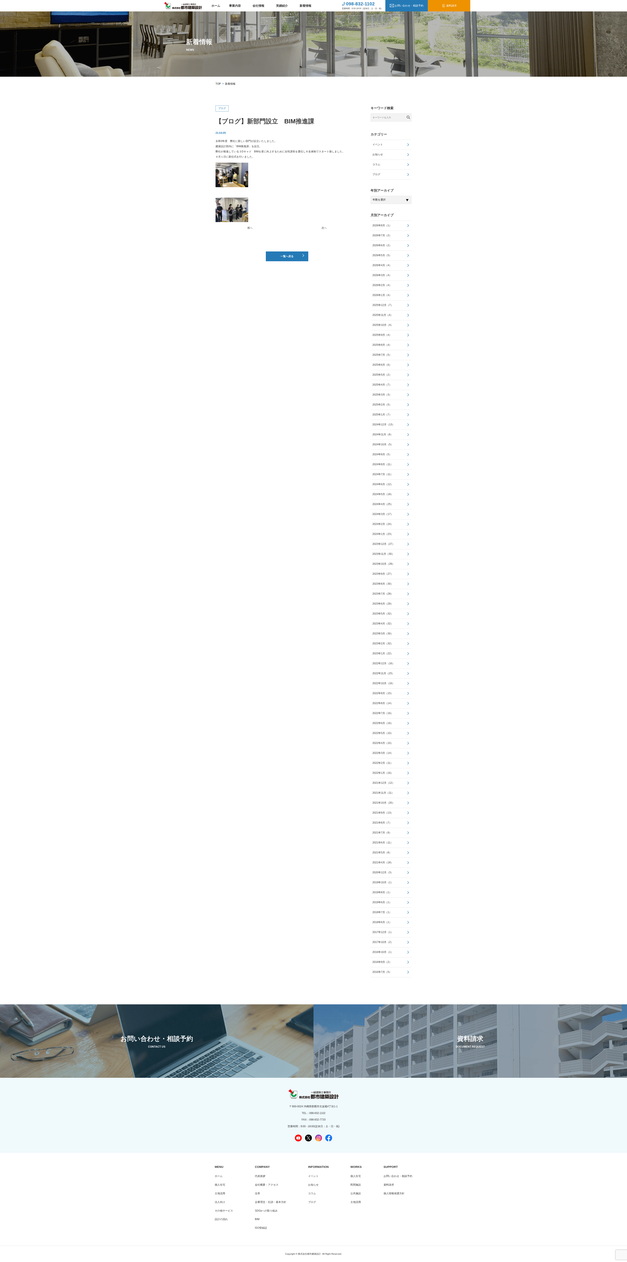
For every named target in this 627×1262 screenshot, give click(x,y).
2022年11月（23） (383, 673)
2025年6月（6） (382, 364)
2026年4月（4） (382, 265)
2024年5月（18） (382, 494)
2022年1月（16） (382, 772)
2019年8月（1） (382, 892)
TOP (218, 83)
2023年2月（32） (382, 643)
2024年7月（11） (382, 474)
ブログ (222, 108)
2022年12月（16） (383, 663)
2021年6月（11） (382, 842)
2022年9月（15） (382, 693)
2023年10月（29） (383, 563)
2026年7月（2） (382, 235)
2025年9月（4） (382, 335)
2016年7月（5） (382, 972)
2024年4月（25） (382, 504)
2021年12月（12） (383, 782)
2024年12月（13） (383, 424)
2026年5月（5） (382, 255)
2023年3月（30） (382, 633)
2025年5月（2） (382, 374)
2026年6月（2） (382, 245)
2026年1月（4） (382, 295)
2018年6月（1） (382, 922)
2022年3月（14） (382, 753)
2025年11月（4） (382, 315)
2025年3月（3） (382, 394)
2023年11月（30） (383, 554)
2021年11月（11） (383, 792)
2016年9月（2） (382, 962)
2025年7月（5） (382, 354)
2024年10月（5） (382, 444)
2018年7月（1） (382, 912)
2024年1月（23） (382, 534)
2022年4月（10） (382, 743)
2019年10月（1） (382, 882)
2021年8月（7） (382, 822)
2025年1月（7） (382, 414)
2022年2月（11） (382, 763)
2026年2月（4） (382, 285)
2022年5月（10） (382, 733)
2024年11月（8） (382, 434)
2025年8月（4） (382, 344)
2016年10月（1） (382, 952)
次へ (324, 227)
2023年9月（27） (382, 573)
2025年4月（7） (382, 384)
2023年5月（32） (382, 613)
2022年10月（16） (383, 683)
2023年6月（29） (382, 603)
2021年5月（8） (382, 852)
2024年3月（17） (382, 514)
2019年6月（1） (382, 902)
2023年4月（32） (382, 623)
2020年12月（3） (382, 872)
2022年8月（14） (382, 703)
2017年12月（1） (382, 932)
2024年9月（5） (382, 454)
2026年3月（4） (382, 275)
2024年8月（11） (382, 464)
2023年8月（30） (382, 583)
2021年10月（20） (383, 802)
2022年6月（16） (382, 723)
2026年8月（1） (382, 225)
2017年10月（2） (382, 942)
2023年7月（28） (382, 593)
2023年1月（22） (382, 653)
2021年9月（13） (382, 812)
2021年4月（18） (382, 862)
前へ (250, 227)
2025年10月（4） (382, 325)
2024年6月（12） (382, 484)
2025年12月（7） (382, 305)
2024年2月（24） (382, 524)
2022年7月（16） (382, 713)
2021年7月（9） (382, 832)
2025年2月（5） (382, 404)
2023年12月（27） (383, 544)
